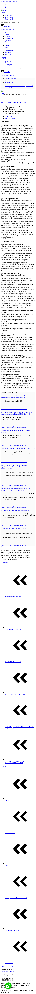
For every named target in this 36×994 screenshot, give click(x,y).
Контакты (8, 42)
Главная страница (11, 78)
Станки (7, 36)
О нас (7, 35)
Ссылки (3, 766)
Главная (7, 33)
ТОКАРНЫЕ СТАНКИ (13, 629)
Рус (15, 1)
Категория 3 (9, 19)
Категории (4, 562)
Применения (9, 38)
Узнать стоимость (14, 102)
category (3, 12)
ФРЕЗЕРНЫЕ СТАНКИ (13, 662)
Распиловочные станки (13, 597)
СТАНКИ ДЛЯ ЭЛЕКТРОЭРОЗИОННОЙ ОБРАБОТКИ (19, 727)
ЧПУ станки (9, 82)
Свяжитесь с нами (7, 966)
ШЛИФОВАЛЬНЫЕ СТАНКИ (15, 694)
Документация (10, 118)
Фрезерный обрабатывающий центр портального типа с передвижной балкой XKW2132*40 (17, 413)
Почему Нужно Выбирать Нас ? (16, 898)
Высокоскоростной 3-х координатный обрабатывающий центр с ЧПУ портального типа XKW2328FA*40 (18, 467)
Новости (8, 40)
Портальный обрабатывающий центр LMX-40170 (18, 448)
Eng (6, 7)
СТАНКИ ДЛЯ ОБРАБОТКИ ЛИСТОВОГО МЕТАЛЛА (15, 762)
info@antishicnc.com (7, 1)
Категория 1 (9, 15)
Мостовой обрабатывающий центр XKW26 (15, 510)
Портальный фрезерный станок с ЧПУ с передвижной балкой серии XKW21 (14, 396)
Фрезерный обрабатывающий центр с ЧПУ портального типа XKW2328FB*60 (15, 489)
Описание (8, 116)
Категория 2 (9, 17)
